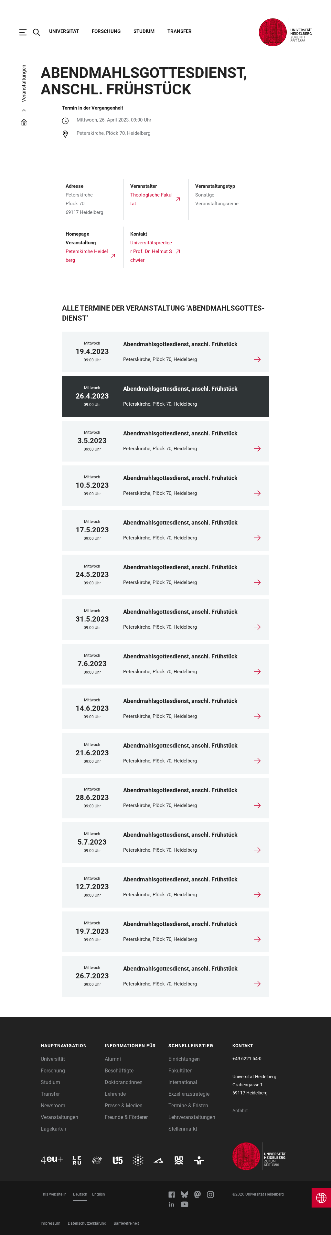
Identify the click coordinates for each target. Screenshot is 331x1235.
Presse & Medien (124, 1105)
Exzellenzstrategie (188, 1094)
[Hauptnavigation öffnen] (26, 32)
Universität (64, 31)
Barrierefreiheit (126, 1223)
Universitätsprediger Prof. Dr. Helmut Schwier (151, 251)
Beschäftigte (119, 1071)
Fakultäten (180, 1071)
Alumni (113, 1059)
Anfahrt (240, 1110)
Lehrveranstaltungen (191, 1117)
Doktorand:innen (124, 1082)
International (182, 1082)
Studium (144, 31)
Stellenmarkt (182, 1129)
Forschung (106, 31)
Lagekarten (53, 1129)
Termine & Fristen (188, 1105)
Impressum (50, 1223)
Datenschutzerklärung (87, 1223)
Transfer (179, 31)
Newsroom (53, 1105)
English (98, 1194)
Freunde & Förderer (126, 1117)
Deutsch (80, 1194)
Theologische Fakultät (151, 199)
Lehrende (115, 1094)
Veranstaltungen (59, 1117)
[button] (69, 1046)
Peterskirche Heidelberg (87, 256)
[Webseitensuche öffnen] (40, 32)
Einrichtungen (184, 1059)
